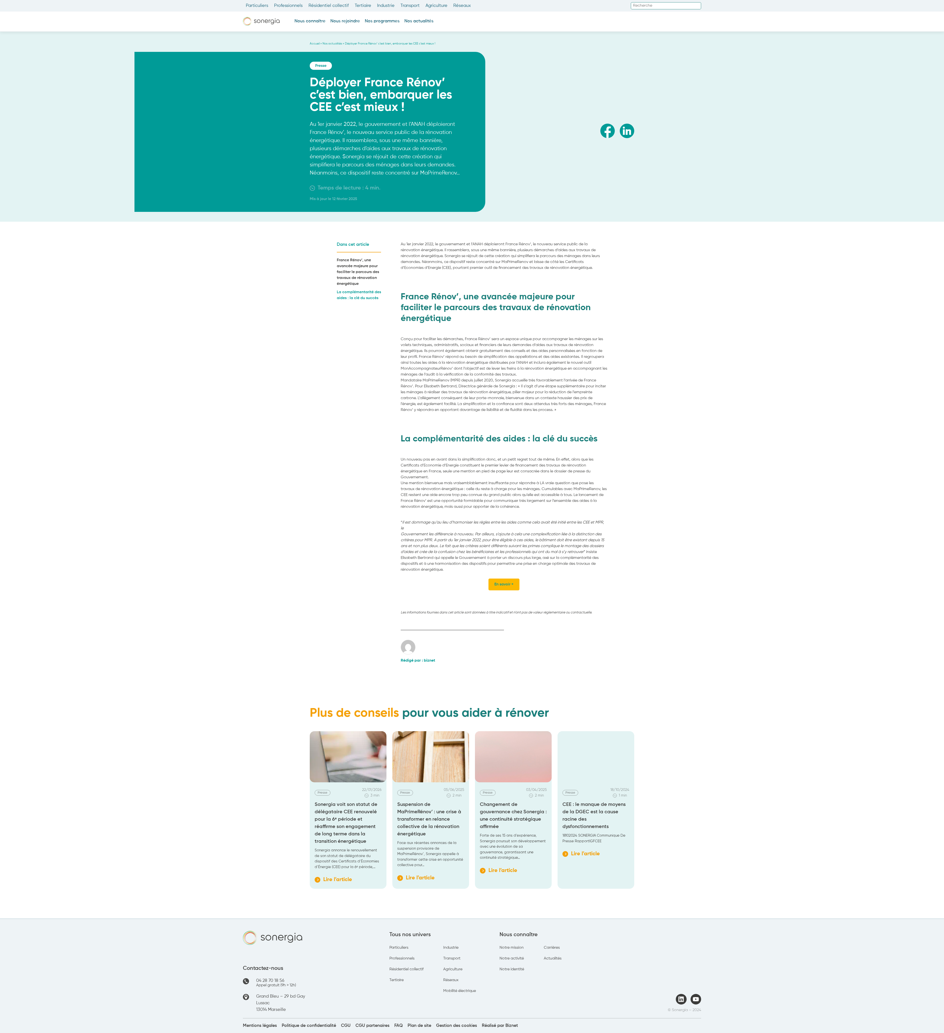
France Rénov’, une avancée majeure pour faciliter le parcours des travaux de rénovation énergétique (358, 272)
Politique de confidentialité (309, 1025)
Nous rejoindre (345, 21)
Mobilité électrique (459, 991)
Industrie (386, 5)
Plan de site (419, 1025)
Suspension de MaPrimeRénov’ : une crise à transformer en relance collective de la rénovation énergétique (429, 819)
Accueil (315, 43)
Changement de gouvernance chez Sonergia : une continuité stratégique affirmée (513, 815)
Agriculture (436, 5)
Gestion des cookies (456, 1025)
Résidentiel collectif (329, 5)
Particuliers (257, 5)
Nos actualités (418, 21)
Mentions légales (260, 1025)
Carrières (552, 948)
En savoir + (504, 584)
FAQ (398, 1025)
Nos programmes (382, 21)
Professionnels (288, 5)
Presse (320, 66)
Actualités (552, 958)
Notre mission (512, 948)
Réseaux (462, 5)
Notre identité (512, 969)
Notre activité (512, 958)
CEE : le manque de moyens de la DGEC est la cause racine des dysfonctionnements (594, 815)
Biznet (511, 1025)
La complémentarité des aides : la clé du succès (359, 295)
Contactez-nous (263, 968)
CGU (346, 1025)
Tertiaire (363, 5)
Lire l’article (333, 880)
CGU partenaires (372, 1025)
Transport (410, 5)
